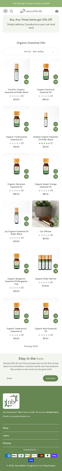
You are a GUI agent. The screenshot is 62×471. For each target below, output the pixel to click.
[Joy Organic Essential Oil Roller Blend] (16, 213)
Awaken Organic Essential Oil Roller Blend (45, 138)
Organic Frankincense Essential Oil (16, 138)
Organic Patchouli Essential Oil (45, 90)
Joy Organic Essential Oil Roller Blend (16, 232)
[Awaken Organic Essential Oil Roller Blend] (45, 119)
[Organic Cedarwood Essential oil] (16, 311)
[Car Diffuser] (45, 213)
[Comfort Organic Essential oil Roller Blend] (16, 72)
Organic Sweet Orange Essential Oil (46, 185)
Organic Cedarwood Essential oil (16, 329)
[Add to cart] (26, 82)
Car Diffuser (45, 231)
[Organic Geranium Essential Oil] (16, 166)
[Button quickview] (26, 77)
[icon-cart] (56, 11)
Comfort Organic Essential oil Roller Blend (16, 90)
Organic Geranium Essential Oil (16, 185)
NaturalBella (20, 465)
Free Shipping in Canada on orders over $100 (31, 3)
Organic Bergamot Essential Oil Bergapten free (16, 281)
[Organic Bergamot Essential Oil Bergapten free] (16, 261)
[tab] (4, 83)
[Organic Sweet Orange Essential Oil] (45, 166)
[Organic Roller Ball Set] (45, 261)
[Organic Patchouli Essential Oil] (45, 72)
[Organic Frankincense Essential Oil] (16, 119)
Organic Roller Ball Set (45, 278)
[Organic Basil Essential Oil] (45, 311)
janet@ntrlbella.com (20, 416)
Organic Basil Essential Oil (46, 329)
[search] (11, 11)
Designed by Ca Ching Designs (41, 465)
